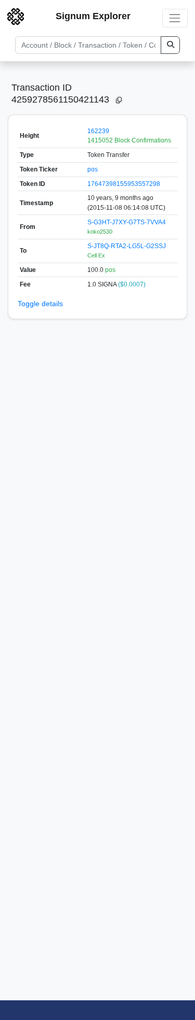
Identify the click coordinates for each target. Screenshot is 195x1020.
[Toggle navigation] (175, 18)
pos (92, 169)
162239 (98, 131)
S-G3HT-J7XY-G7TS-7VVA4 (126, 222)
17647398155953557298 (123, 184)
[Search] (170, 45)
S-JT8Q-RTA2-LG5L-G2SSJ (126, 246)
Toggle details (40, 303)
